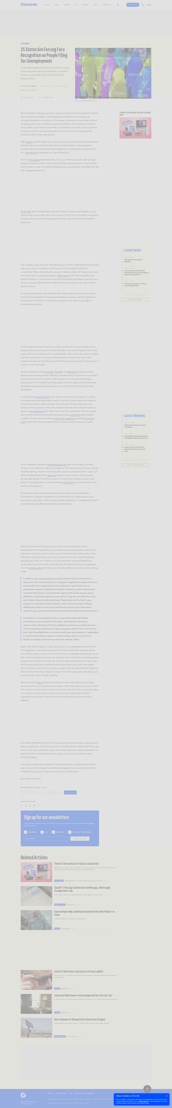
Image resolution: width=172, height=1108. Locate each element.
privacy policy (143, 1101)
